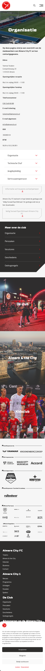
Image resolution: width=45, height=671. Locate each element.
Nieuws (5, 578)
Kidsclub (6, 562)
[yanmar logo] (10, 451)
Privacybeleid (25, 667)
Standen (6, 589)
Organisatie (10, 233)
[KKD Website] (11, 478)
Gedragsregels (11, 265)
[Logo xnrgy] (5, 536)
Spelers (5, 592)
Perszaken (9, 241)
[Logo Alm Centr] (9, 463)
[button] (34, 5)
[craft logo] (5, 527)
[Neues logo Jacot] (16, 536)
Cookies (17, 667)
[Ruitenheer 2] (22, 495)
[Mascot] (23, 463)
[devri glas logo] (16, 510)
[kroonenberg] (31, 451)
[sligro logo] (28, 532)
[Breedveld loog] (28, 536)
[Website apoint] (40, 510)
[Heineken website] (40, 532)
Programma (7, 582)
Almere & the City (9, 558)
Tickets (5, 555)
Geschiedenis (10, 257)
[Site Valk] (5, 532)
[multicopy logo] (28, 527)
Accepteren (23, 649)
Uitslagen (6, 585)
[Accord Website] (36, 463)
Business (6, 565)
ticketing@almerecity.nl (11, 114)
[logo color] (6, 5)
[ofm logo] (40, 527)
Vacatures (9, 249)
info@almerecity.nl (9, 124)
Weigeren (22, 655)
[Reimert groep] (16, 517)
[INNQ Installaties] (5, 517)
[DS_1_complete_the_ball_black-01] (35, 478)
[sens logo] (16, 532)
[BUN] (40, 517)
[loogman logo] (5, 510)
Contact (6, 569)
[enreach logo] (16, 527)
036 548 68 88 (8, 103)
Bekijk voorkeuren (22, 661)
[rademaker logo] (28, 510)
